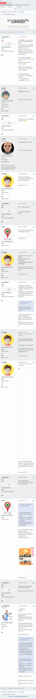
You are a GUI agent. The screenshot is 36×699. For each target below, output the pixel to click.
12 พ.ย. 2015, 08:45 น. (22, 138)
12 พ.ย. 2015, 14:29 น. (22, 226)
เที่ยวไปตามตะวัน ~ (22, 238)
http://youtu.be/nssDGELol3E (25, 345)
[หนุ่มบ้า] (2, 109)
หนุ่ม (4, 88)
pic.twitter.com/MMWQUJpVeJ (26, 76)
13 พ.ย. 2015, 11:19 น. (22, 500)
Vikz (4, 139)
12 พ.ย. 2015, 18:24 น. (22, 252)
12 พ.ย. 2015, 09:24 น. (22, 173)
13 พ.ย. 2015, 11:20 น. (22, 582)
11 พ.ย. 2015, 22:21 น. (22, 88)
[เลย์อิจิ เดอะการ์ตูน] (2, 196)
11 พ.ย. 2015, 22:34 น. (22, 115)
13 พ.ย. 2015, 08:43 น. (22, 477)
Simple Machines (23, 696)
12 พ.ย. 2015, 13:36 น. (22, 203)
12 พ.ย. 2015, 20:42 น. (22, 282)
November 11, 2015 (24, 80)
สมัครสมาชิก (26, 5)
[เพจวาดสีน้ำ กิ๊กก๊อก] (2, 632)
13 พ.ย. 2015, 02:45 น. (22, 362)
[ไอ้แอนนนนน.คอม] (2, 55)
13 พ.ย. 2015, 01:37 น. (22, 332)
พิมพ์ (34, 32)
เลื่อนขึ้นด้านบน (4, 688)
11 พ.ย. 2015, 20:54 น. (22, 36)
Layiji (5, 174)
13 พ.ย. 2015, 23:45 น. (22, 605)
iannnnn (6, 37)
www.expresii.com (23, 351)
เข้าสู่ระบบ (18, 5)
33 (22, 32)
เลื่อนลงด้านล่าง (4, 32)
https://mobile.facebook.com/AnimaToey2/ (26, 262)
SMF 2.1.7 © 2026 (13, 696)
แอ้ (4, 227)
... (21, 32)
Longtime (6, 606)
